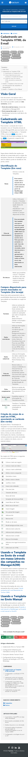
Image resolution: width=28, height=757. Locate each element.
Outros (14, 33)
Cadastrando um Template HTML (11, 71)
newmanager (6, 54)
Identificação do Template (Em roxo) (14, 73)
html (21, 52)
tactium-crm (6, 57)
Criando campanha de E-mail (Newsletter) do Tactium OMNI (12, 590)
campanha (5, 52)
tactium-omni (16, 57)
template (5, 60)
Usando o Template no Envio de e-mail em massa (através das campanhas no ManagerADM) (13, 85)
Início (4, 9)
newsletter (16, 54)
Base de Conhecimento (12, 9)
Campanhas (21, 9)
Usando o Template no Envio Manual (12, 89)
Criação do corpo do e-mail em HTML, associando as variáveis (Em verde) (13, 80)
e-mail (14, 52)
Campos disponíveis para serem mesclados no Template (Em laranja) (13, 75)
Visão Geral (5, 69)
